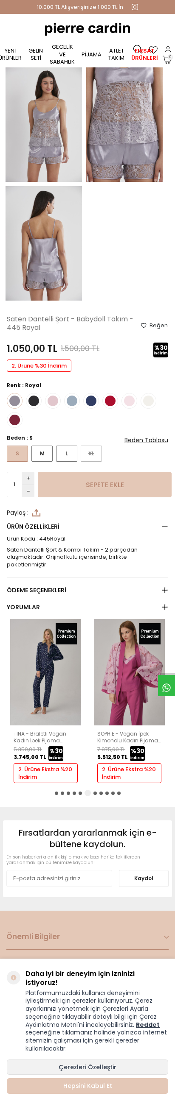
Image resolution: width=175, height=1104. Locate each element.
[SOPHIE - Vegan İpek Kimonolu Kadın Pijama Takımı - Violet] (45, 723)
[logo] (87, 29)
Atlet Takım (116, 54)
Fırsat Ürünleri (144, 54)
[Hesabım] (168, 50)
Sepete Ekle (105, 485)
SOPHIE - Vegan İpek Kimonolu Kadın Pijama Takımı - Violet (44, 737)
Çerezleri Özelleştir (87, 1067)
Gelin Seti (35, 54)
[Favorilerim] (153, 50)
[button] (56, 793)
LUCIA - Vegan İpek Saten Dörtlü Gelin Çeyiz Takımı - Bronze (127, 737)
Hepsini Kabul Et (87, 1086)
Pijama (92, 54)
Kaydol (143, 878)
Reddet (148, 1024)
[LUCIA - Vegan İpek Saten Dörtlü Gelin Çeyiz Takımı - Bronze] (129, 723)
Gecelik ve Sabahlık (62, 54)
